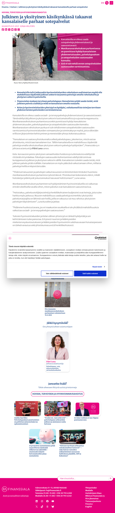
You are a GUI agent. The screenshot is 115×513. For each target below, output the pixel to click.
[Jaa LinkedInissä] (6, 29)
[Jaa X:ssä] (9, 29)
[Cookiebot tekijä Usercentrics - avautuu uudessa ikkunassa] (96, 238)
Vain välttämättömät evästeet (57, 273)
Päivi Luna (51, 361)
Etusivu (5, 7)
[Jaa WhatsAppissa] (19, 29)
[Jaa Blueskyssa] (12, 29)
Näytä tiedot (97, 267)
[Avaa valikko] (111, 3)
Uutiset (13, 7)
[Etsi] (111, 478)
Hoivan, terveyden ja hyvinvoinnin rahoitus (24, 12)
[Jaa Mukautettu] (15, 29)
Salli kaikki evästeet (90, 273)
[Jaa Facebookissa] (3, 29)
